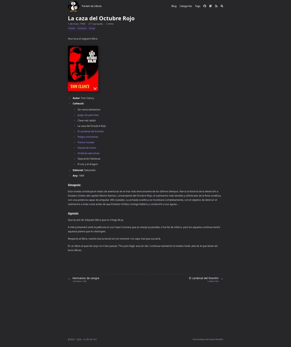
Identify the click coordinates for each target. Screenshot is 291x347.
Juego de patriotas (88, 115)
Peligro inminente (88, 136)
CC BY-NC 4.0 (90, 339)
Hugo (211, 339)
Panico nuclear (86, 142)
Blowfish (219, 339)
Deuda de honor (87, 147)
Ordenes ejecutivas (89, 153)
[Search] (222, 6)
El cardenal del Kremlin (91, 131)
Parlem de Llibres (92, 6)
